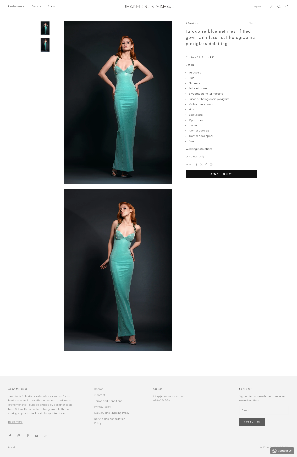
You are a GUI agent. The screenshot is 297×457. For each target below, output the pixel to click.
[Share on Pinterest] (206, 164)
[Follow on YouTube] (36, 435)
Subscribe (252, 421)
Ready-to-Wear (16, 6)
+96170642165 (161, 400)
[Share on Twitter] (201, 164)
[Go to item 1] (45, 28)
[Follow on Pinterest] (28, 435)
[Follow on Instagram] (19, 435)
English (257, 6)
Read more (15, 422)
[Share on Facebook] (196, 164)
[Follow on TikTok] (45, 435)
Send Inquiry (221, 174)
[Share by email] (211, 164)
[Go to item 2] (45, 45)
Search (98, 389)
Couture (36, 6)
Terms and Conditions (108, 401)
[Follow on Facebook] (10, 435)
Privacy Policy (102, 407)
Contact (52, 6)
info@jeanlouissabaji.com (169, 396)
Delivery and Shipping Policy (111, 413)
